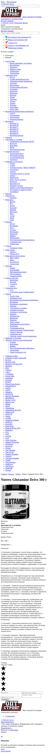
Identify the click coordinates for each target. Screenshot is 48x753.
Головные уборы (16, 248)
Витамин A (14, 123)
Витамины (9, 121)
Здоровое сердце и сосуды (20, 174)
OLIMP (8, 418)
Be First (8, 360)
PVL (7, 432)
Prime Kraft (9, 426)
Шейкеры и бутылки (13, 338)
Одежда (8, 246)
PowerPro (8, 424)
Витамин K (14, 133)
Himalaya (8, 392)
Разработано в (6, 728)
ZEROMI (8, 468)
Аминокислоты (11, 75)
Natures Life (9, 412)
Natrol (7, 406)
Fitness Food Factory (12, 384)
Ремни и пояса (15, 69)
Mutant (7, 404)
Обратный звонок (21, 23)
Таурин (12, 101)
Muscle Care (9, 402)
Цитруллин (14, 109)
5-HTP (12, 113)
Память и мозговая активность (21, 188)
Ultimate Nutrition (11, 454)
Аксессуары (10, 61)
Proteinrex (9, 430)
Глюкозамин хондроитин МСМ (22, 141)
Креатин (13, 95)
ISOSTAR (9, 394)
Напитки (13, 198)
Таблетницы (14, 73)
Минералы (9, 200)
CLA (12, 290)
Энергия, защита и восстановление (23, 336)
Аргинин (13, 83)
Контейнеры (14, 65)
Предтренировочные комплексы (22, 240)
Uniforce (8, 456)
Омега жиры (10, 250)
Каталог (11, 474)
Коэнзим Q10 (15, 184)
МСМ (12, 147)
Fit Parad (8, 380)
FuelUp (8, 388)
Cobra (7, 372)
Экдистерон (14, 264)
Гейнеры (8, 137)
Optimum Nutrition (12, 420)
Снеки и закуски (11, 278)
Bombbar (8, 366)
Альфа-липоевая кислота (19, 79)
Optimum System (11, 356)
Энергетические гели (18, 352)
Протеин (8, 266)
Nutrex (7, 416)
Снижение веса (16, 242)
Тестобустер (14, 262)
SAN (7, 438)
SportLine (8, 446)
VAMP (7, 460)
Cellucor (8, 370)
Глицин (13, 172)
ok (2, 736)
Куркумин (14, 145)
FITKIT (8, 382)
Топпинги (14, 160)
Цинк (12, 220)
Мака (12, 260)
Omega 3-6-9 (14, 254)
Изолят (12, 268)
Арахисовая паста (16, 154)
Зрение (12, 176)
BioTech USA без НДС (13, 364)
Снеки (12, 286)
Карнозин (13, 93)
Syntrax (8, 448)
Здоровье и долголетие (14, 162)
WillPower (9, 464)
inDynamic (14, 730)
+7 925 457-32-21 (7, 4)
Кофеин (13, 236)
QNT (7, 434)
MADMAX (9, 398)
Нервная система (16, 186)
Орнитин (13, 99)
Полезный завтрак (17, 156)
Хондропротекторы (17, 149)
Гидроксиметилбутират (19, 87)
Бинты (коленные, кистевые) (21, 63)
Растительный (15, 274)
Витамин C (14, 127)
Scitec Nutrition (10, 440)
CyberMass (9, 374)
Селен (12, 216)
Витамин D (14, 129)
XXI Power (9, 466)
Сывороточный (16, 276)
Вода (12, 228)
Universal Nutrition (12, 458)
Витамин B (14, 125)
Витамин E (14, 131)
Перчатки (13, 67)
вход (2, 749)
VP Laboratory (10, 462)
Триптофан (14, 107)
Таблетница (14, 71)
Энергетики (14, 244)
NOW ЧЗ (8, 414)
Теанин (12, 103)
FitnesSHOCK (10, 386)
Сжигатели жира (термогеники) (22, 292)
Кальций (13, 208)
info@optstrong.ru (7, 722)
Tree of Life (9, 452)
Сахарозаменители (17, 158)
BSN (7, 368)
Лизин (12, 97)
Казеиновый (14, 270)
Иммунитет (14, 178)
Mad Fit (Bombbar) (12, 396)
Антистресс (14, 170)
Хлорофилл (14, 192)
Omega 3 (13, 252)
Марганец (13, 212)
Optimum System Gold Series (15, 358)
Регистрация (11, 2)
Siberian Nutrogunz (12, 442)
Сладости (13, 284)
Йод (11, 204)
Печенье (13, 282)
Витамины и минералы (19, 304)
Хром (12, 218)
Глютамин (14, 89)
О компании (10, 716)
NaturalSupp (9, 408)
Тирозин (13, 105)
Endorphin (9, 378)
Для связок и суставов (13, 139)
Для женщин (15, 115)
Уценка (8, 294)
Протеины (14, 326)
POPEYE (8, 422)
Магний (13, 210)
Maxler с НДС (10, 400)
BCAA (12, 77)
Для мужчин (14, 117)
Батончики (14, 280)
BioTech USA (10, 362)
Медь (12, 214)
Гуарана (13, 230)
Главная (4, 474)
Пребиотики (14, 238)
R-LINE (8, 436)
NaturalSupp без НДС (13, 410)
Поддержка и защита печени (21, 190)
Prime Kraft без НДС (13, 428)
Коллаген (13, 143)
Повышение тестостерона (15, 256)
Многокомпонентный (18, 272)
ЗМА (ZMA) (14, 258)
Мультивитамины (16, 119)
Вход (3, 2)
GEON (7, 390)
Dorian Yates (9, 376)
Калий (12, 206)
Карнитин (14, 91)
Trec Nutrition (10, 450)
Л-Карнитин (10, 196)
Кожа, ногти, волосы (18, 180)
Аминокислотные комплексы (21, 81)
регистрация (5, 751)
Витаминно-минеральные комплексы (19, 111)
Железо (12, 202)
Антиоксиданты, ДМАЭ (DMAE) (22, 168)
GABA (12, 166)
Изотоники (14, 232)
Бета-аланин (14, 85)
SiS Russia (9, 444)
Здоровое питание (12, 151)
